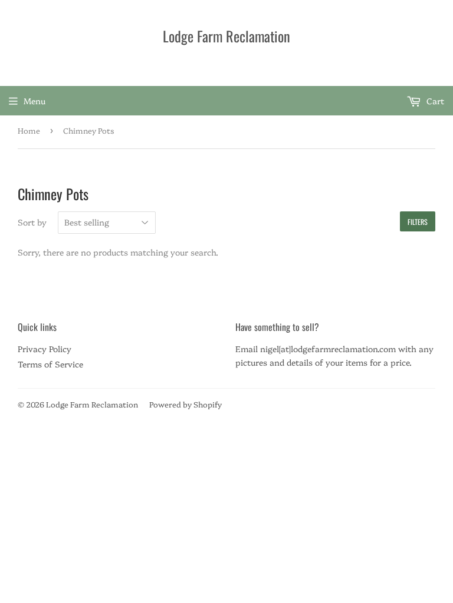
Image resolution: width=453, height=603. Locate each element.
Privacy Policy (44, 348)
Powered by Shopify (185, 404)
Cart (434, 101)
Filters (418, 222)
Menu (34, 101)
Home (29, 130)
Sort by (32, 222)
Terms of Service (50, 364)
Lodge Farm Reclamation (226, 36)
